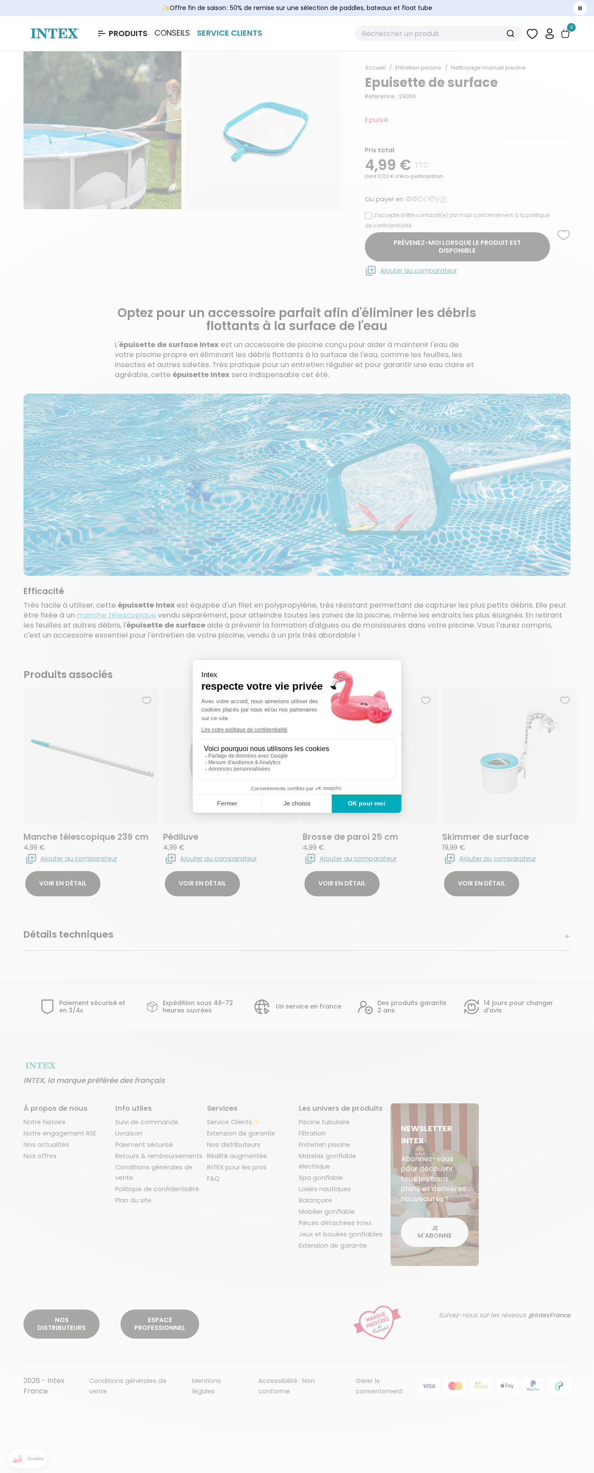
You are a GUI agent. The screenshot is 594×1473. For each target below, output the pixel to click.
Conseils (172, 33)
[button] (549, 33)
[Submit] (511, 33)
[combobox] (438, 33)
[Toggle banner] (580, 8)
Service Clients (229, 32)
